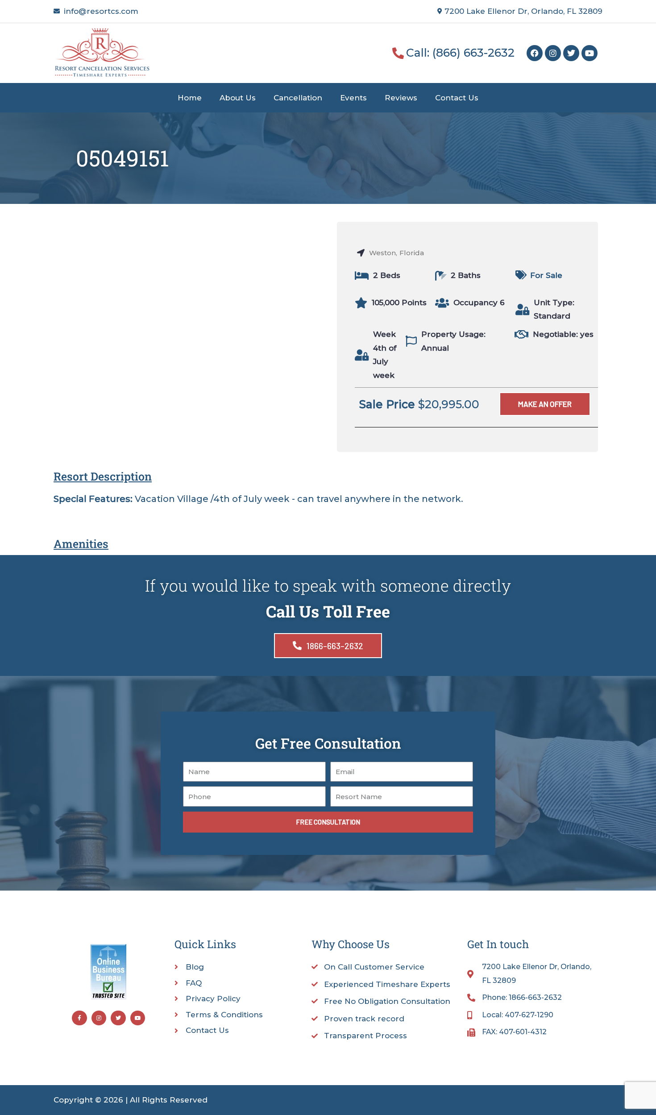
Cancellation (298, 97)
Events (353, 97)
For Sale (546, 275)
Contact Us (456, 97)
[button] (544, 404)
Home (190, 97)
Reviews (401, 97)
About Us (238, 97)
